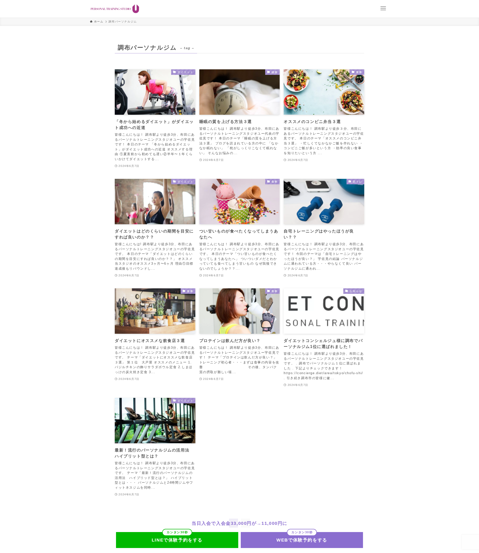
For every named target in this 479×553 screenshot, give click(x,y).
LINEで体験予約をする (177, 540)
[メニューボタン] (383, 8)
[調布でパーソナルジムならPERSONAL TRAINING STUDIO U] (115, 8)
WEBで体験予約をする (301, 540)
